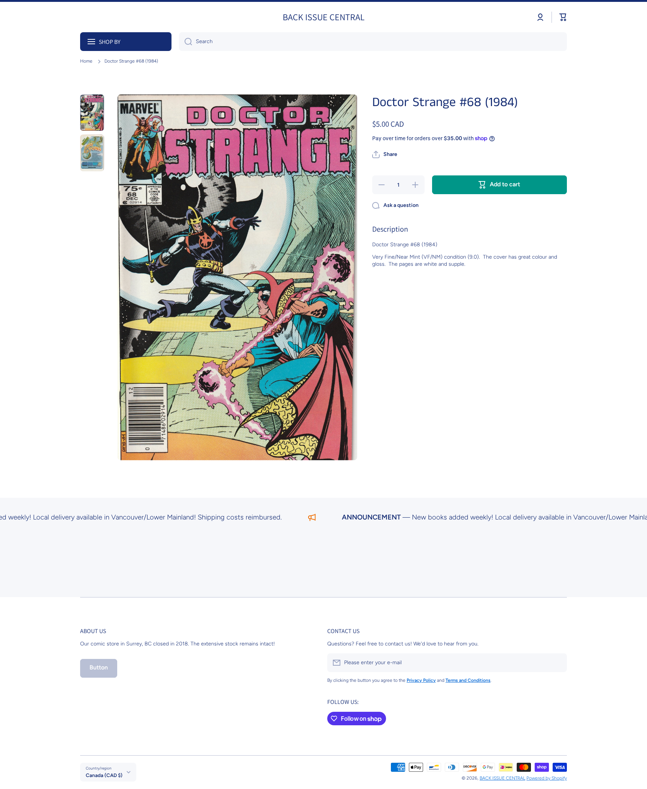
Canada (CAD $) (104, 775)
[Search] (185, 41)
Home (86, 61)
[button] (563, 17)
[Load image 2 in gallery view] (92, 153)
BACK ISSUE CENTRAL (502, 778)
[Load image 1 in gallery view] (92, 112)
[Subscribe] (557, 662)
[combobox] (373, 41)
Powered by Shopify (546, 778)
